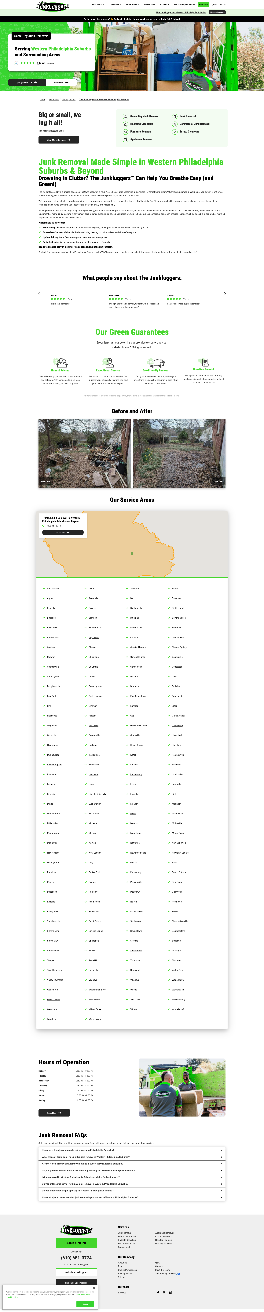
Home (42, 99)
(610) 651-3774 (24, 82)
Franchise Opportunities (76, 1282)
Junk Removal (125, 1232)
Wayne (133, 989)
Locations (54, 99)
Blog (120, 1266)
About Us (122, 1262)
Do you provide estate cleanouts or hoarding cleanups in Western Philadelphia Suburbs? (88, 1170)
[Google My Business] (170, 1292)
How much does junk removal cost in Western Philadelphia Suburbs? (78, 1150)
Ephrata (134, 706)
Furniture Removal (127, 1236)
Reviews (122, 1292)
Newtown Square (180, 852)
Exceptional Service (108, 370)
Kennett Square (54, 764)
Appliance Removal (164, 1232)
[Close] (94, 1288)
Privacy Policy (125, 1273)
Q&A (157, 1262)
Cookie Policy (12, 1297)
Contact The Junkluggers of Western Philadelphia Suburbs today (69, 252)
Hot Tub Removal (126, 1243)
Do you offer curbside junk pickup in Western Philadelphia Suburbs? (78, 1191)
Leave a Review (63, 532)
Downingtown (95, 686)
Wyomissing (95, 1019)
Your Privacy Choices (165, 1273)
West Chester (53, 999)
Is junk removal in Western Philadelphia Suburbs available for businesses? (81, 1177)
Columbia (93, 666)
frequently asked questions (103, 1143)
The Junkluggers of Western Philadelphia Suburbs (181, 12)
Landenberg (136, 774)
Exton (175, 706)
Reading (51, 901)
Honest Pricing (60, 370)
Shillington (135, 921)
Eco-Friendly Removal (155, 370)
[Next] (224, 293)
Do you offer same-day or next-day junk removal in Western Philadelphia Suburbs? (85, 1184)
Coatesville (177, 657)
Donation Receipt (203, 369)
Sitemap (122, 1277)
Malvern (134, 803)
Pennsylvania (68, 99)
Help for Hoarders (163, 1240)
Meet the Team (162, 1270)
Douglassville (53, 686)
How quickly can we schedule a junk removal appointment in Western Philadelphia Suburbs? (90, 1197)
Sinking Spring (96, 931)
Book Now (58, 82)
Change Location (217, 12)
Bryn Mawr (94, 637)
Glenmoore (177, 725)
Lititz (174, 794)
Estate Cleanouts (163, 1236)
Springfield (94, 940)
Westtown (52, 1009)
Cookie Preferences (82, 1294)
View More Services (56, 140)
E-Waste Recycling (127, 1240)
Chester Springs (179, 647)
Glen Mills (93, 725)
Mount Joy (135, 833)
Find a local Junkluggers (76, 1272)
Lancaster (93, 774)
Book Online (76, 1243)
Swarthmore (136, 950)
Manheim (176, 803)
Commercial (124, 1247)
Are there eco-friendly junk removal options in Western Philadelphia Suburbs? (82, 1164)
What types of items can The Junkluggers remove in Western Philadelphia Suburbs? (86, 1157)
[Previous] (39, 293)
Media (133, 813)
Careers (159, 1266)
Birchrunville (136, 608)
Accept (85, 1304)
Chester (92, 647)
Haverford (177, 735)
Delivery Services (163, 1243)
